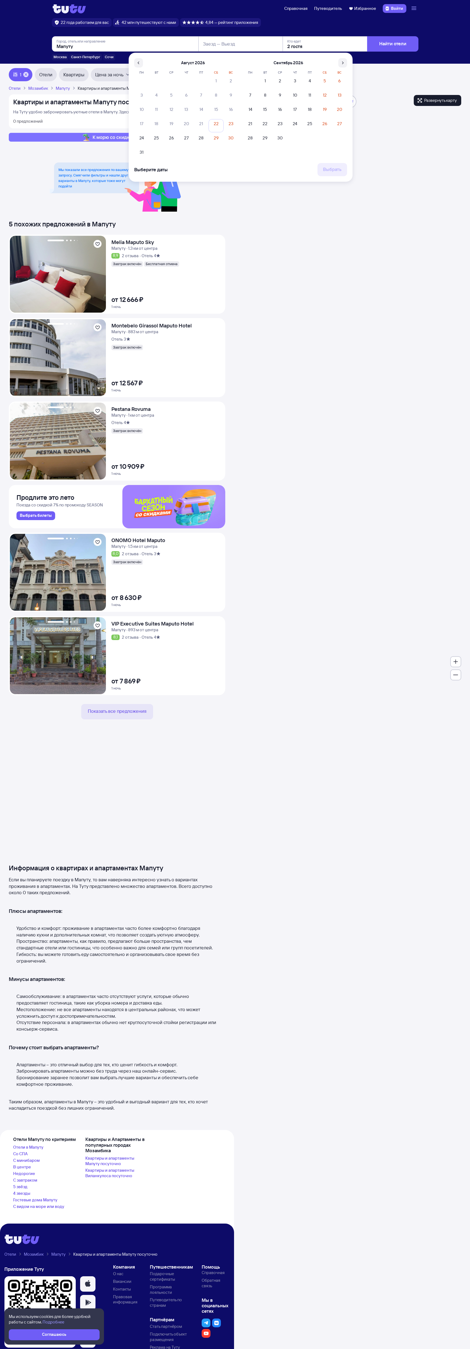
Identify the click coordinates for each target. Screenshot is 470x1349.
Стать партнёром (166, 1326)
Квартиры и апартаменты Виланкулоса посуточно (109, 1173)
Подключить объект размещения (168, 1336)
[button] (87, 1284)
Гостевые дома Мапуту (35, 1199)
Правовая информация (125, 1299)
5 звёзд (20, 1186)
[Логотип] (69, 8)
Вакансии (122, 1281)
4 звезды (21, 1193)
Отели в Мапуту (28, 1147)
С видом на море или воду (38, 1206)
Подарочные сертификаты (162, 1276)
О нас (118, 1273)
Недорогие (24, 1173)
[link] (35, 515)
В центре (22, 1166)
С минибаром (26, 1160)
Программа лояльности (161, 1289)
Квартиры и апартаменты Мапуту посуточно (109, 1161)
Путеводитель (328, 8)
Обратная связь (211, 1283)
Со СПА (20, 1153)
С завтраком (25, 1180)
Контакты (122, 1289)
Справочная (296, 8)
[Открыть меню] (414, 8)
